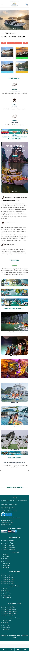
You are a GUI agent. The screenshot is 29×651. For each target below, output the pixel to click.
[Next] (26, 20)
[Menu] (2, 4)
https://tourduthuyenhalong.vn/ (9, 510)
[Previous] (2, 20)
